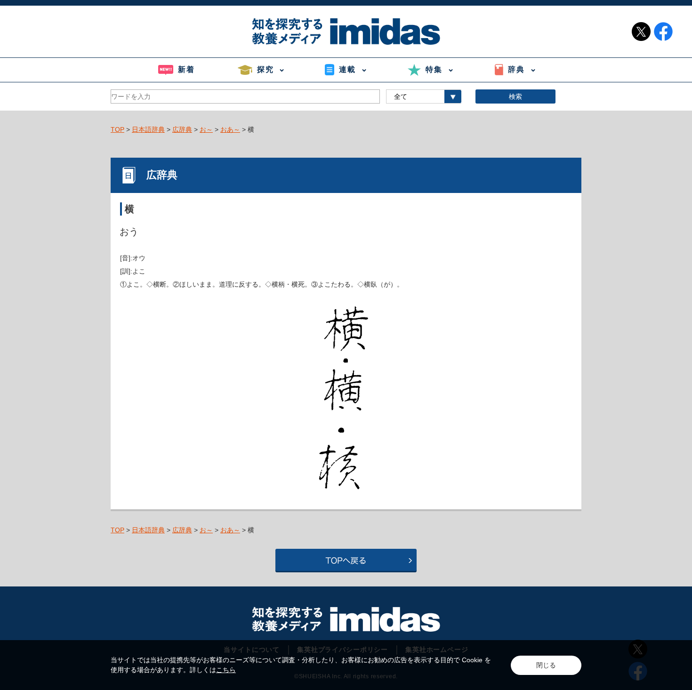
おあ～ (230, 129)
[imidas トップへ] (346, 31)
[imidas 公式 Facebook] (663, 31)
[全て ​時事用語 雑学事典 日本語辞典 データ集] (423, 96)
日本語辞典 (148, 129)
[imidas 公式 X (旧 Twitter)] (641, 31)
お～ (206, 129)
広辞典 (182, 129)
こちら (226, 670)
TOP (117, 129)
